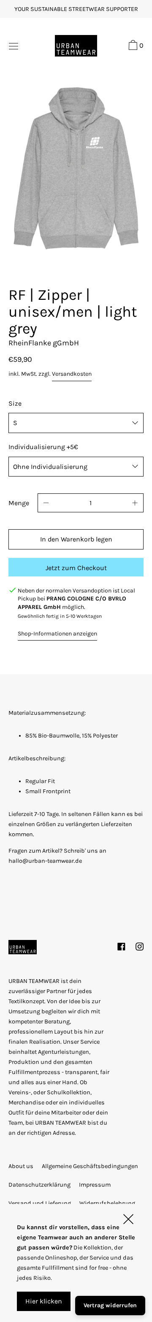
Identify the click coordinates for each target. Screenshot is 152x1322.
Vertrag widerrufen (110, 1305)
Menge (18, 503)
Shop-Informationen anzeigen (57, 633)
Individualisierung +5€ (43, 447)
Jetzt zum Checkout (76, 568)
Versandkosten (72, 373)
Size (15, 403)
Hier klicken (43, 1301)
